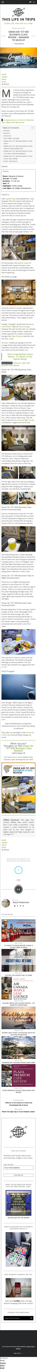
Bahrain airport (23, 263)
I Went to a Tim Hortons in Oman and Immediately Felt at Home (18, 1102)
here (26, 350)
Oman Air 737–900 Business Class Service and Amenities (17, 147)
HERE (31, 759)
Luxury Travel (21, 28)
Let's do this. (9, 1164)
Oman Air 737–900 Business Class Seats (17, 142)
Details (6, 131)
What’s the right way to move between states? (18, 1110)
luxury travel (17, 757)
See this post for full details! (19, 1217)
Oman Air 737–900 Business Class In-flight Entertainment (17, 152)
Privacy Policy (31, 1346)
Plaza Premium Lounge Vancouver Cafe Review (18, 1091)
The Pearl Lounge (11, 138)
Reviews (14, 28)
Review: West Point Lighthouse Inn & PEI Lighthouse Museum (18, 1034)
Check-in (7, 136)
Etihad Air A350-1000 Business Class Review (15, 364)
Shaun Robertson (19, 44)
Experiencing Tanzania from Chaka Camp (18, 1063)
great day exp (12, 199)
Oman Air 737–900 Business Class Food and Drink (17, 157)
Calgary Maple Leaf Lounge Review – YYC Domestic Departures (18, 1004)
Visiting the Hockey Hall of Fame (18, 975)
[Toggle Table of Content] (32, 127)
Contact (18, 1348)
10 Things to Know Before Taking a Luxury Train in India (18, 946)
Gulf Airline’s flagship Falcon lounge (15, 326)
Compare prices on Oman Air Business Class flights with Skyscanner (17, 121)
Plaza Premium (17, 336)
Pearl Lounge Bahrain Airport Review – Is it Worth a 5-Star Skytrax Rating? (20, 356)
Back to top (17, 1353)
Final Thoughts (10, 161)
